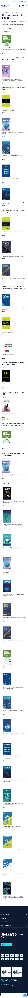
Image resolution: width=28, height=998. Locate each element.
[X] (2, 980)
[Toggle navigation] (23, 6)
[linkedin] (10, 980)
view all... (13, 31)
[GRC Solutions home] (12, 935)
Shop (3, 12)
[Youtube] (15, 980)
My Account (23, 1)
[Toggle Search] (26, 6)
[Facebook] (6, 980)
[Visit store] (19, 6)
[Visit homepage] (5, 6)
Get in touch (5, 944)
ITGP (7, 12)
